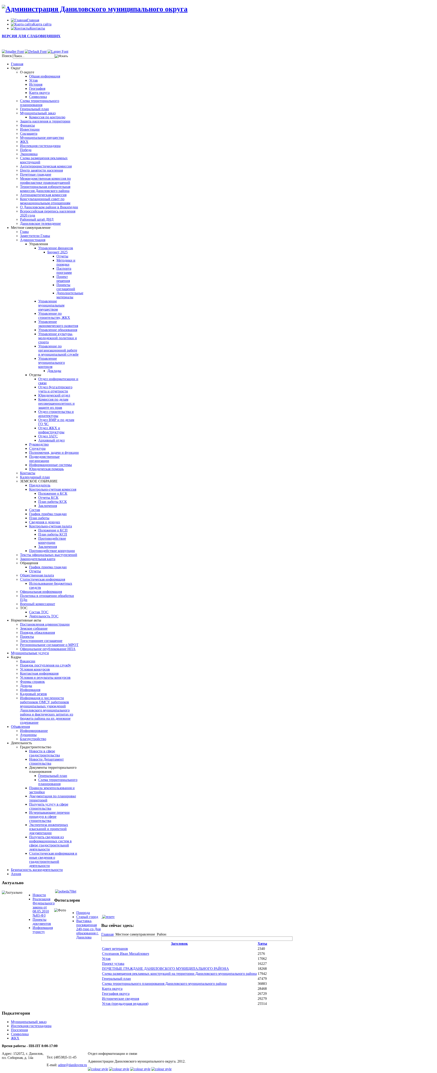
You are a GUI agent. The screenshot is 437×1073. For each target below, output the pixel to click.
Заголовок (179, 944)
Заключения (47, 506)
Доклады (54, 371)
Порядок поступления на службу (45, 665)
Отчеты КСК (48, 497)
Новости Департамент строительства (46, 761)
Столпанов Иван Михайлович (125, 954)
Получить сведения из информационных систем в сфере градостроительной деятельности (50, 843)
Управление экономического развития (58, 324)
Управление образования (57, 330)
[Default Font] (36, 51)
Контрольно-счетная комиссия (52, 489)
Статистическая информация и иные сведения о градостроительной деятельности (53, 859)
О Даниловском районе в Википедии (49, 207)
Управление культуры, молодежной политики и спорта (57, 338)
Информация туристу (43, 930)
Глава (24, 232)
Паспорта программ (64, 270)
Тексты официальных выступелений (48, 555)
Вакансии (27, 661)
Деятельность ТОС (43, 616)
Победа (25, 150)
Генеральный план (34, 109)
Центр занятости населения (41, 170)
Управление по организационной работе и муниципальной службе (58, 350)
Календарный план (35, 477)
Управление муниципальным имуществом (51, 305)
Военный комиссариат (37, 604)
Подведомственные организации (44, 459)
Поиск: (7, 56)
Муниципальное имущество (42, 138)
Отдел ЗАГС (48, 436)
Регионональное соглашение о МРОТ (49, 645)
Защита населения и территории (45, 121)
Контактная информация (39, 673)
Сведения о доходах (44, 522)
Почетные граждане (35, 174)
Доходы (26, 686)
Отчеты (62, 256)
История (35, 84)
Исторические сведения (120, 999)
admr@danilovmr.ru (72, 1065)
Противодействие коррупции (52, 540)
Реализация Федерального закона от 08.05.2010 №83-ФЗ (44, 907)
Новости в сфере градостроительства (44, 753)
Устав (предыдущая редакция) (125, 1004)
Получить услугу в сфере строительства (48, 806)
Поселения (19, 1030)
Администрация (32, 240)
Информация (30, 690)
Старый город (87, 917)
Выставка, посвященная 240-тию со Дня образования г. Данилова (88, 929)
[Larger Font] (58, 51)
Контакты (27, 473)
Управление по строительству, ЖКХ (54, 315)
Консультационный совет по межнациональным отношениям (45, 201)
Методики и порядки (65, 262)
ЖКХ (24, 142)
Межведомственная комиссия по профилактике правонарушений (45, 181)
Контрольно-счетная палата (50, 526)
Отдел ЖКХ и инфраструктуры (51, 430)
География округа (116, 994)
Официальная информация (41, 592)
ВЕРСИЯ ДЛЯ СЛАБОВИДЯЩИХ (31, 36)
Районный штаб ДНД (36, 219)
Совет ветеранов (115, 949)
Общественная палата (37, 575)
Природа (83, 913)
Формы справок (32, 682)
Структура (37, 448)
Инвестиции (30, 129)
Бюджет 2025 (57, 252)
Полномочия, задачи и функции (54, 452)
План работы (39, 518)
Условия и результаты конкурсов (45, 677)
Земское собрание (34, 628)
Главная (107, 934)
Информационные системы (50, 465)
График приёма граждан (48, 514)
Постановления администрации (45, 624)
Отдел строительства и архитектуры (56, 414)
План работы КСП (52, 534)
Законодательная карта (37, 559)
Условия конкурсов (35, 669)
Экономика (29, 154)
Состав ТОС (38, 612)
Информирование (34, 731)
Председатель (39, 485)
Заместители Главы (35, 236)
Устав (33, 80)
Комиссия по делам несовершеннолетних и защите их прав (56, 403)
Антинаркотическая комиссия (43, 195)
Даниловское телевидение (40, 223)
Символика (38, 97)
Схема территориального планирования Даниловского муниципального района (164, 984)
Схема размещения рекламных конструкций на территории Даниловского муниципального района (179, 974)
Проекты (27, 637)
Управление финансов (55, 248)
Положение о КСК (52, 493)
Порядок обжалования (37, 632)
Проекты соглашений (65, 287)
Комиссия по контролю (47, 117)
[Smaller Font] (13, 51)
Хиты (262, 944)
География (37, 88)
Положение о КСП (53, 530)
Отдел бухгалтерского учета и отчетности (55, 389)
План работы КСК (52, 502)
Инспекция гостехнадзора (40, 146)
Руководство (39, 444)
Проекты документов (42, 922)
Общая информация (44, 76)
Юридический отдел (54, 395)
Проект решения (63, 279)
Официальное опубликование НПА (48, 649)
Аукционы (28, 735)
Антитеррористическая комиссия (46, 166)
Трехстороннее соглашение (41, 641)
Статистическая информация (42, 579)
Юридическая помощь (46, 469)
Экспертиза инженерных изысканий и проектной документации (48, 829)
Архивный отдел (51, 440)
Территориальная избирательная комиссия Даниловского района (45, 189)
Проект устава (113, 964)
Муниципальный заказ (38, 113)
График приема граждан (48, 567)
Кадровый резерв (33, 694)
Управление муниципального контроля (51, 363)
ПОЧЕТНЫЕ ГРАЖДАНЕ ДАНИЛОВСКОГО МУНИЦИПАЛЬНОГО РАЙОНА (165, 969)
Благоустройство (33, 739)
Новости (39, 895)
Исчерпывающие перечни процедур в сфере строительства (49, 817)
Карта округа (39, 93)
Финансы (27, 125)
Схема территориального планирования (39, 103)
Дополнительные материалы (69, 295)
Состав (34, 510)
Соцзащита (28, 133)
